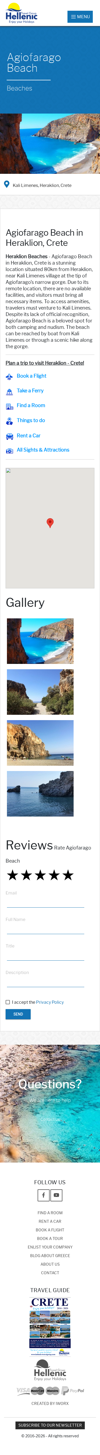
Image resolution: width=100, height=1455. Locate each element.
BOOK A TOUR (50, 1238)
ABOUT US (50, 1264)
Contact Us (50, 1119)
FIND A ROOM (50, 1213)
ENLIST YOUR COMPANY (50, 1247)
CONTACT (50, 1273)
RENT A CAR (50, 1221)
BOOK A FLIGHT (50, 1230)
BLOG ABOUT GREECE (50, 1256)
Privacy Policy (50, 1002)
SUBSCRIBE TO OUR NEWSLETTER (50, 1425)
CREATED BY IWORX (50, 1403)
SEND (18, 1014)
